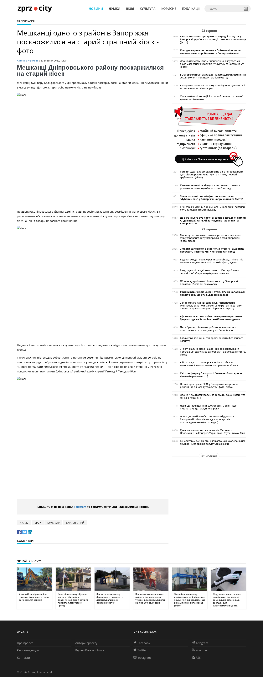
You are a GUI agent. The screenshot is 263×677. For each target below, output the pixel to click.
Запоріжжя (26, 21)
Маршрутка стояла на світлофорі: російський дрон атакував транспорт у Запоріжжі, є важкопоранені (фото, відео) (210, 238)
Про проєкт (25, 643)
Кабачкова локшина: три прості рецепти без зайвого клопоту (211, 339)
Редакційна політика (89, 650)
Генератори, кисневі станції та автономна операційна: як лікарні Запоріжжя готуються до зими (212, 442)
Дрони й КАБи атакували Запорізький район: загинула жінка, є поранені (212, 396)
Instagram (144, 657)
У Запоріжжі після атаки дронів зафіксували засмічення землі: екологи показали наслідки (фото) (213, 76)
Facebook (143, 643)
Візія (130, 9)
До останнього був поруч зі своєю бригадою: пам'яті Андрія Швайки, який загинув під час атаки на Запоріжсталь (213, 220)
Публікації (191, 9)
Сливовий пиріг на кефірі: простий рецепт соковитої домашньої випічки (211, 98)
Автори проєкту (86, 643)
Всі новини (209, 456)
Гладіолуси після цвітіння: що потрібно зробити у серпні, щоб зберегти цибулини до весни (209, 272)
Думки (114, 9)
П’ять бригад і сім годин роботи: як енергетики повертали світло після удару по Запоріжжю (208, 329)
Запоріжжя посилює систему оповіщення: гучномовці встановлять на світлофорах (212, 87)
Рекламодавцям (28, 650)
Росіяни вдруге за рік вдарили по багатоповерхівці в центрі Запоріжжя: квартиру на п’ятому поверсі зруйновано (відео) (211, 174)
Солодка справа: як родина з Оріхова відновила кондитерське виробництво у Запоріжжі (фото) (210, 52)
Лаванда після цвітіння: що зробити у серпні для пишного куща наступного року (208, 407)
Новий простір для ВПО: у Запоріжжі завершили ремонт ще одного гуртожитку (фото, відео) (209, 385)
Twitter (142, 650)
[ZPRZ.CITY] (34, 9)
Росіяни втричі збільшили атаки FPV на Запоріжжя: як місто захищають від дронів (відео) (212, 293)
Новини (96, 9)
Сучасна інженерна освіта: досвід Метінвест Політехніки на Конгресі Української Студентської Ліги (212, 431)
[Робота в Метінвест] (209, 136)
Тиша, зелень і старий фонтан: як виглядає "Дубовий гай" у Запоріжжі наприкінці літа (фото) (211, 197)
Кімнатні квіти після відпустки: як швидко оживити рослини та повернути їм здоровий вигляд (210, 187)
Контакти (23, 657)
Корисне (168, 9)
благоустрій (75, 523)
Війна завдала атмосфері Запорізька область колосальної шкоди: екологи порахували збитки (209, 364)
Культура (148, 9)
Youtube (201, 650)
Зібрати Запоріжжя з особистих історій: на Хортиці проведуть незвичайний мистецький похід (212, 250)
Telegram (80, 507)
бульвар (53, 523)
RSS (198, 657)
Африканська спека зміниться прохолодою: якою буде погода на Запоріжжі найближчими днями (211, 318)
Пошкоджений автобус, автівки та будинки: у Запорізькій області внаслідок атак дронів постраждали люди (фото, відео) (207, 419)
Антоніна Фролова (27, 60)
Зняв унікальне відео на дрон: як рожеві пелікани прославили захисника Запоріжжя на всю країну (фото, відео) (213, 351)
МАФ (37, 523)
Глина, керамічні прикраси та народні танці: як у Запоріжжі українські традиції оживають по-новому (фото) (213, 39)
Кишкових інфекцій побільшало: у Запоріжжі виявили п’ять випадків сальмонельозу (212, 208)
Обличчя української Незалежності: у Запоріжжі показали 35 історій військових (209, 282)
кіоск (24, 523)
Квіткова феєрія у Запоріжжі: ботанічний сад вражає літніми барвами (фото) (211, 375)
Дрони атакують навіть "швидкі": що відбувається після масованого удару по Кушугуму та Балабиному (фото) (212, 64)
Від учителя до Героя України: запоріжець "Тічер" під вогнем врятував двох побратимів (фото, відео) (211, 261)
